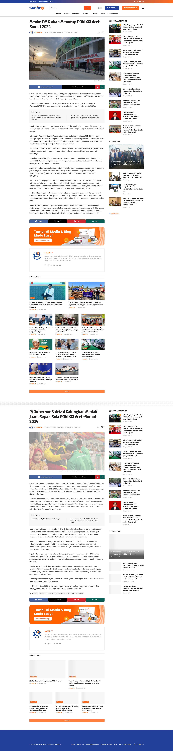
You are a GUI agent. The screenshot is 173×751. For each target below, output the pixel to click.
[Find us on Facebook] (134, 2)
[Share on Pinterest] (97, 87)
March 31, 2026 (128, 180)
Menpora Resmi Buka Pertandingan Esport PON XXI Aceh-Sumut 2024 (133, 616)
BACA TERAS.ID (131, 8)
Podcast (75, 14)
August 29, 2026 (94, 385)
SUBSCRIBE (113, 8)
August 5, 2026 (127, 207)
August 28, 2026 (94, 410)
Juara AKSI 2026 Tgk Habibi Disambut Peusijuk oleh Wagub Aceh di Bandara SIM (132, 175)
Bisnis (85, 14)
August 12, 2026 (128, 84)
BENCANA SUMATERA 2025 (109, 14)
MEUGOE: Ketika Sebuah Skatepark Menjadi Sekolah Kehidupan (132, 91)
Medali (42, 644)
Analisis (94, 14)
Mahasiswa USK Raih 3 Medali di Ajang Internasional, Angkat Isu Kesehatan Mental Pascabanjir (65, 406)
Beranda (58, 14)
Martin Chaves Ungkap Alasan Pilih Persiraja (45, 570)
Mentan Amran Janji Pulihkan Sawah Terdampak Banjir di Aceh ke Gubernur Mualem (133, 628)
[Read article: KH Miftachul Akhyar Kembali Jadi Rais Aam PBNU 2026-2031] (40, 344)
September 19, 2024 (50, 478)
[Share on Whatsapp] (102, 87)
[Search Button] (87, 8)
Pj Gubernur (50, 644)
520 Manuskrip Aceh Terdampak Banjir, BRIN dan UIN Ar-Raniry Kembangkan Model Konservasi (65, 354)
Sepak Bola (79, 644)
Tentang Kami (33, 1)
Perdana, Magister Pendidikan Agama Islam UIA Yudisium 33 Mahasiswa (133, 640)
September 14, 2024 (129, 621)
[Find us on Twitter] (137, 2)
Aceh (35, 644)
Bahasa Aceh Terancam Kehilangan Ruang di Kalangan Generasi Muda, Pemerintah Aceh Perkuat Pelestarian (132, 77)
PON (72, 644)
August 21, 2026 (128, 121)
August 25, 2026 (128, 45)
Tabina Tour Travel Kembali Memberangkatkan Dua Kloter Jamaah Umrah (132, 52)
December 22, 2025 (129, 633)
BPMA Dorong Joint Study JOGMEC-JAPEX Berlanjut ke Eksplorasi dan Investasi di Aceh (40, 406)
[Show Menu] (143, 8)
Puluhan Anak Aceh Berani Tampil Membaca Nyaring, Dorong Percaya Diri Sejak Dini (66, 330)
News (66, 14)
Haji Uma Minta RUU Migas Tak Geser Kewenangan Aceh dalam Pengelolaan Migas (40, 330)
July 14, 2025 (127, 193)
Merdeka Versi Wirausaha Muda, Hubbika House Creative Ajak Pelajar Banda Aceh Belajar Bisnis (92, 330)
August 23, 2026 (81, 739)
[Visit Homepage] (36, 8)
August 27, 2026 (128, 57)
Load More (67, 442)
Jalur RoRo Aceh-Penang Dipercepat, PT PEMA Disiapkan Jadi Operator (92, 406)
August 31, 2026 (42, 309)
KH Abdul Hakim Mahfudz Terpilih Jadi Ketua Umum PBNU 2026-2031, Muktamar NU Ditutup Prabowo (46, 118)
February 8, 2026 (116, 167)
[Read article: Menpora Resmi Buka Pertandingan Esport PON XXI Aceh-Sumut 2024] (115, 617)
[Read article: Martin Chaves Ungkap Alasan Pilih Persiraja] (47, 721)
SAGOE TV (39, 32)
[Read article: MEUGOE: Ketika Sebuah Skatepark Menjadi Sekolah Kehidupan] (115, 92)
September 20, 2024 (50, 32)
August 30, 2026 (42, 383)
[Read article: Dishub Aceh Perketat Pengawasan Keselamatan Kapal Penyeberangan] (66, 369)
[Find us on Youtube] (140, 2)
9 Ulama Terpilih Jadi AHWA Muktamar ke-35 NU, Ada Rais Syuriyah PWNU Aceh (90, 354)
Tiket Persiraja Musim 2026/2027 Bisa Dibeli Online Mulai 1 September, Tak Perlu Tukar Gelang (84, 572)
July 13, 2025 (127, 644)
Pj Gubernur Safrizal (62, 644)
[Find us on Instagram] (143, 2)
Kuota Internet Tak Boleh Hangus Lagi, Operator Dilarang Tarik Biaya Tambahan (40, 379)
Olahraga (61, 478)
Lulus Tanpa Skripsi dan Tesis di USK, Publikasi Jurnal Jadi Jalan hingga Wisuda (39, 430)
